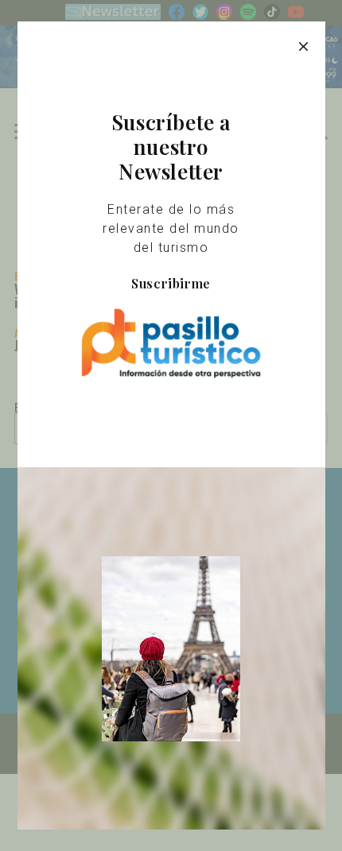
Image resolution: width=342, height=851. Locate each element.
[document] (171, 425)
